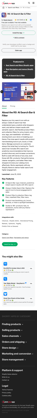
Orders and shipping (13, 341)
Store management (13, 359)
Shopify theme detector (9, 374)
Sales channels (10, 336)
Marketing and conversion (16, 353)
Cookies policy (6, 395)
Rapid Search (8, 20)
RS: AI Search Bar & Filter (15, 75)
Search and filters (13, 7)
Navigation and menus (21, 237)
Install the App (17, 33)
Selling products (11, 330)
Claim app (18, 50)
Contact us (5, 380)
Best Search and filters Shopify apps (19, 65)
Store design (9, 347)
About (4, 106)
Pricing (12, 106)
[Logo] (8, 3)
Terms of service (7, 389)
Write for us (5, 377)
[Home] (5, 8)
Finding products (11, 324)
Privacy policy (6, 392)
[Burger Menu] (33, 3)
